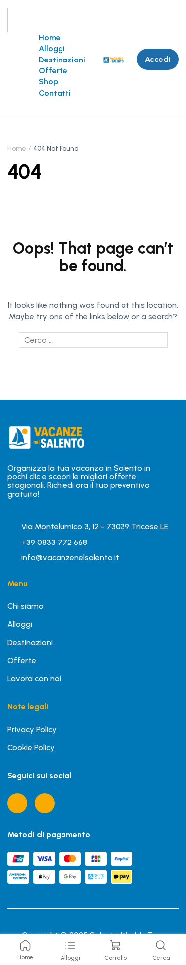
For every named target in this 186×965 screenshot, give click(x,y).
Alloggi (52, 48)
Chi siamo (25, 606)
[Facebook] (17, 803)
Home (50, 37)
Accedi (158, 59)
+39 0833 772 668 (54, 542)
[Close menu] (7, 26)
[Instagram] (45, 803)
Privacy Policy (32, 729)
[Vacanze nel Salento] (113, 58)
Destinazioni (62, 59)
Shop (48, 81)
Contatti (55, 93)
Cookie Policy (31, 747)
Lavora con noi (34, 678)
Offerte (53, 70)
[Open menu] (7, 14)
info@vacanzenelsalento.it (70, 557)
